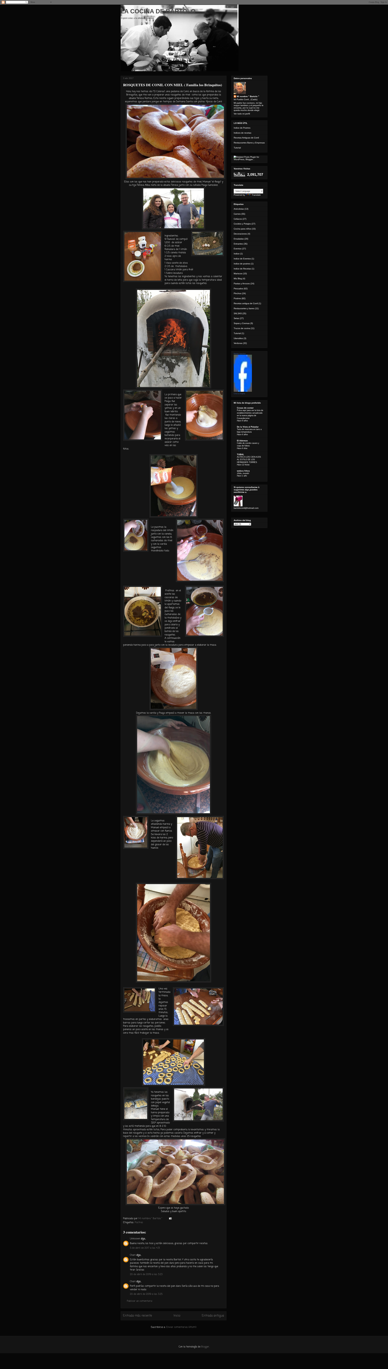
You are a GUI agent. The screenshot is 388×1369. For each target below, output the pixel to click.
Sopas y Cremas (242, 323)
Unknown (135, 1239)
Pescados (238, 288)
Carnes (237, 214)
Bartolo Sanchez (240, 354)
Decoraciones (240, 234)
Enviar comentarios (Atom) (181, 1327)
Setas (236, 318)
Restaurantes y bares (244, 308)
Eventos (237, 248)
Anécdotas (239, 209)
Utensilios (238, 338)
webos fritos (243, 471)
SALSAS (238, 313)
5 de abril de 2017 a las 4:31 (145, 1248)
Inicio (177, 1315)
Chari (133, 1255)
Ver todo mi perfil (242, 113)
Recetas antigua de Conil (246, 303)
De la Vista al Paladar (248, 427)
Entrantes (238, 244)
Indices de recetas (242, 133)
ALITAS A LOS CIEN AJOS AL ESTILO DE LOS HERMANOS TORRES (249, 459)
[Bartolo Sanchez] (243, 391)
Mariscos (238, 273)
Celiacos (238, 219)
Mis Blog (238, 278)
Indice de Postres (242, 128)
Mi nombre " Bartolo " (248, 96)
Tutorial (237, 147)
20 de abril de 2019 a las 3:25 (146, 1294)
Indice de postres (242, 263)
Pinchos (237, 293)
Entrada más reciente (137, 1315)
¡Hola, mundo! (243, 473)
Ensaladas (239, 239)
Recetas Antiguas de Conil (246, 137)
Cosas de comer (245, 408)
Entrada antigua (213, 1315)
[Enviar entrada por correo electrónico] (170, 1218)
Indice (236, 253)
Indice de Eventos (242, 258)
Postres (139, 1222)
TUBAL (240, 454)
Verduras (238, 343)
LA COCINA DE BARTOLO (158, 11)
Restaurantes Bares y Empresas (249, 142)
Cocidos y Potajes (242, 224)
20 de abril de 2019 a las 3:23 (146, 1274)
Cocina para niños (242, 229)
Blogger (205, 1347)
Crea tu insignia (239, 393)
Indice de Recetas (242, 268)
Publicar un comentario (139, 1301)
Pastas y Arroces (242, 283)
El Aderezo (242, 440)
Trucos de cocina (242, 328)
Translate (256, 195)
